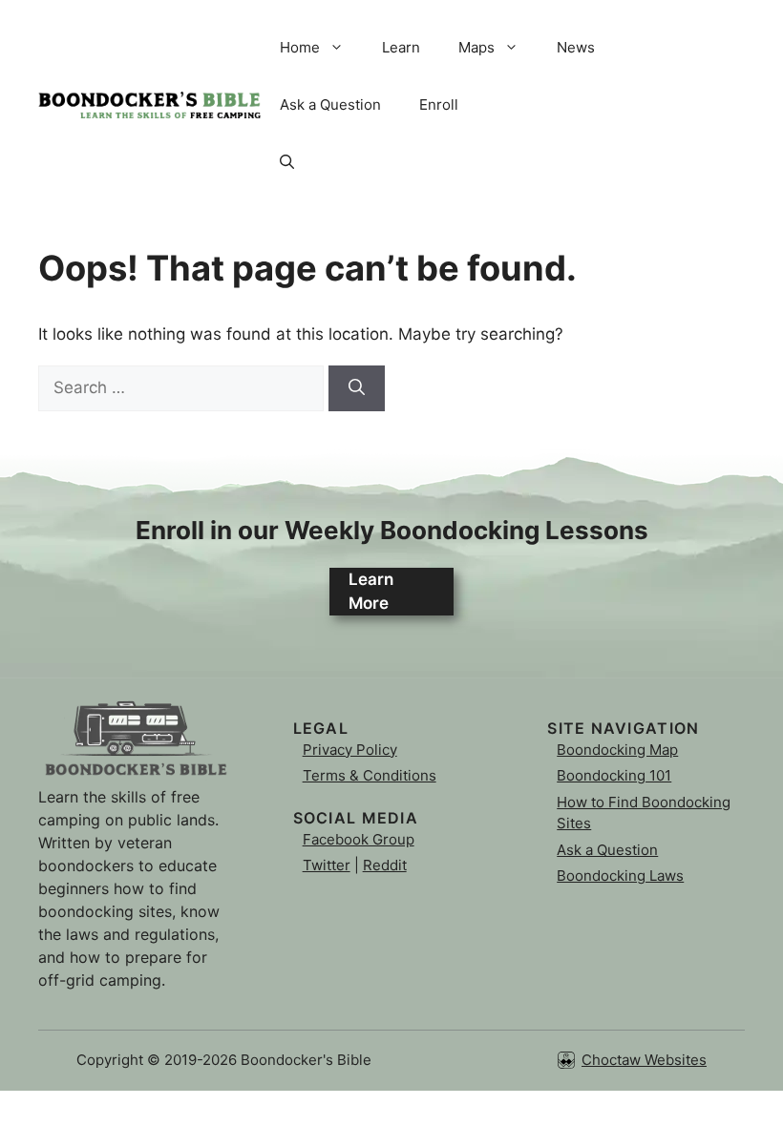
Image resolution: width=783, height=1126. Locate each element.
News (576, 47)
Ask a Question (330, 104)
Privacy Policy (350, 749)
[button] (287, 162)
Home (300, 47)
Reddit (385, 865)
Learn (401, 47)
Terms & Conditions (369, 775)
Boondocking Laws (620, 875)
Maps (476, 47)
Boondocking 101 (614, 775)
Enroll (438, 104)
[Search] (356, 388)
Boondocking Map (617, 749)
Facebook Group (358, 839)
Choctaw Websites (644, 1060)
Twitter (326, 865)
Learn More (371, 592)
